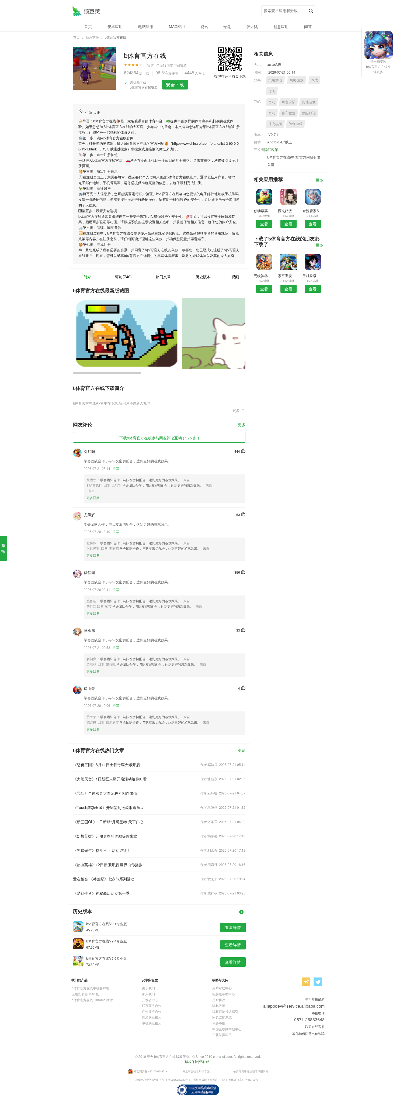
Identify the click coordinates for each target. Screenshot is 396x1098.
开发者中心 (150, 999)
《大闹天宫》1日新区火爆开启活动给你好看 (110, 779)
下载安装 (180, 65)
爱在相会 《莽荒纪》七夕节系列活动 (103, 879)
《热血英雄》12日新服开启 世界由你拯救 (108, 864)
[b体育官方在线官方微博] (306, 981)
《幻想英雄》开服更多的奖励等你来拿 (105, 836)
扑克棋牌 (275, 123)
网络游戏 (297, 79)
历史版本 (203, 276)
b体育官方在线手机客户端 (90, 988)
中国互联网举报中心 (226, 1029)
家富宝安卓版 (288, 275)
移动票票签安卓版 (264, 210)
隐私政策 (271, 149)
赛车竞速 (289, 112)
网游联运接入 (151, 1017)
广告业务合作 (151, 1011)
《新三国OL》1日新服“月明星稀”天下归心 (108, 821)
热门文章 (163, 276)
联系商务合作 (151, 1005)
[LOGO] (86, 11)
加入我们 (148, 994)
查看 (264, 223)
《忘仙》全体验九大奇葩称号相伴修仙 (105, 793)
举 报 (3, 548)
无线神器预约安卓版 (264, 275)
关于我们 (148, 988)
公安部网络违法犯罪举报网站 (250, 1071)
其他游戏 (309, 101)
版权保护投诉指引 (225, 1011)
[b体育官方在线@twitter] (318, 981)
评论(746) (123, 276)
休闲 (271, 91)
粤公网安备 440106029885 (149, 1071)
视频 (235, 276)
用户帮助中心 (222, 988)
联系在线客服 (315, 1026)
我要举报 (218, 1023)
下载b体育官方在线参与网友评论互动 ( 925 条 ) (159, 437)
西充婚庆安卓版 (288, 210)
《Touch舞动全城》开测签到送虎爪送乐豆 (108, 807)
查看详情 (233, 927)
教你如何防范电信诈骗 (308, 1033)
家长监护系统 (222, 1017)
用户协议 (218, 999)
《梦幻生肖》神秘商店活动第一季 (101, 893)
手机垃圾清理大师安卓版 (313, 275)
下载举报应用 (222, 1034)
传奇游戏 (296, 123)
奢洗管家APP (313, 210)
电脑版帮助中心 (223, 994)
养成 (314, 79)
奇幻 (271, 101)
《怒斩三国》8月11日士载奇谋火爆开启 (106, 764)
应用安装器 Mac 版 (85, 994)
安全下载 (175, 84)
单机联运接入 (151, 1023)
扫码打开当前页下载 (230, 76)
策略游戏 (275, 79)
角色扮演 (289, 101)
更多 (241, 425)
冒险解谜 (309, 112)
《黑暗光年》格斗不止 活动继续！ (102, 850)
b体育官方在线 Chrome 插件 (92, 999)
